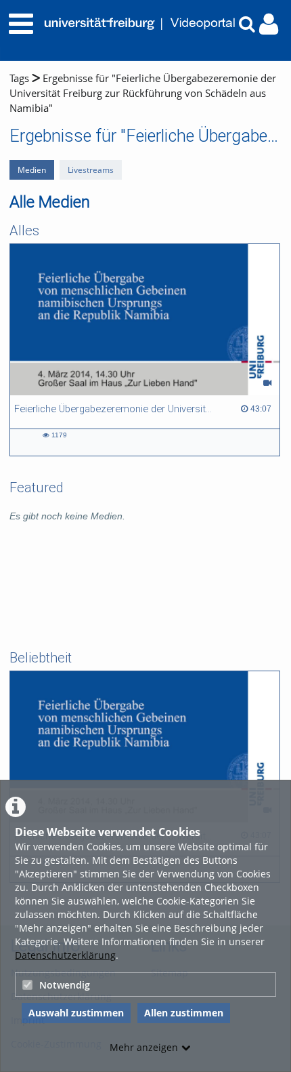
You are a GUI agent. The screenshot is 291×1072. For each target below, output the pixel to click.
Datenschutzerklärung (65, 955)
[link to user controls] (268, 24)
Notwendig (64, 984)
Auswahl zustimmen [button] (76, 1012)
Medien (32, 170)
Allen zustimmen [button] (183, 1012)
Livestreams (91, 170)
